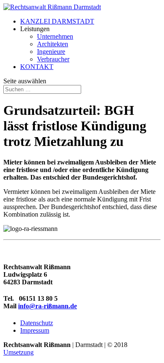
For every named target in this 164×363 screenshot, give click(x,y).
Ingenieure (51, 51)
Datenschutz (36, 322)
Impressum (34, 330)
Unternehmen (55, 36)
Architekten (52, 44)
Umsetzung (18, 352)
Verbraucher (53, 59)
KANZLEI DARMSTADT (57, 21)
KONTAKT (36, 66)
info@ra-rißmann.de (47, 306)
